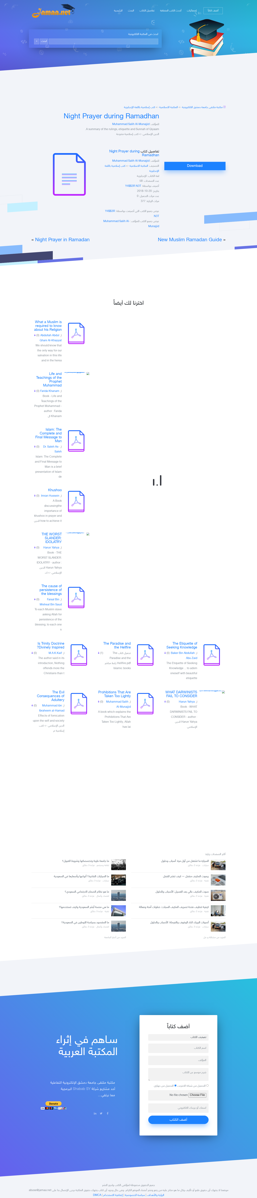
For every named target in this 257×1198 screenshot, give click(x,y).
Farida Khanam (49, 391)
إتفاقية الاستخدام (113, 1195)
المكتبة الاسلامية (168, 107)
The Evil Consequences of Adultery (50, 696)
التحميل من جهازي (164, 1086)
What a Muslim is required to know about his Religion (48, 326)
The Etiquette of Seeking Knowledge (181, 646)
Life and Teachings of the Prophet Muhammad (49, 380)
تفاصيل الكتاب (147, 10)
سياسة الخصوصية (135, 1195)
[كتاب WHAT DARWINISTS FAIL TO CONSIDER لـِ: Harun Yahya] (212, 692)
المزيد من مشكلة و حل (215, 937)
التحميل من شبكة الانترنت (191, 1086)
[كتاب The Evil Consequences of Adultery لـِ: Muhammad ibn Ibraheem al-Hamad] (79, 704)
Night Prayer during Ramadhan (111, 117)
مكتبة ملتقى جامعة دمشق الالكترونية (202, 107)
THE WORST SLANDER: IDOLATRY (52, 538)
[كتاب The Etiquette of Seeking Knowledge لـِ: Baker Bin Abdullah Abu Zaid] (212, 655)
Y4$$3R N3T (133, 186)
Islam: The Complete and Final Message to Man (48, 435)
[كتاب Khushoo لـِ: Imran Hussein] (76, 501)
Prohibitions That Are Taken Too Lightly (114, 694)
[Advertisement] (195, 137)
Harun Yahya (51, 548)
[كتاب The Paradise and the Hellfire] (145, 655)
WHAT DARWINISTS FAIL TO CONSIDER (181, 694)
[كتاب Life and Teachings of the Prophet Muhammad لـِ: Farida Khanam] (76, 373)
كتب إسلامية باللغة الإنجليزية (139, 107)
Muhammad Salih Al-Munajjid (130, 124)
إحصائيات (192, 10)
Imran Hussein (50, 496)
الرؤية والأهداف (155, 1195)
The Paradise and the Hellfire (117, 646)
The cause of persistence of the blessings (51, 590)
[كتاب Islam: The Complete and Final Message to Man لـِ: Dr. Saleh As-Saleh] (76, 441)
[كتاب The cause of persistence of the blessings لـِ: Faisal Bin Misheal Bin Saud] (76, 597)
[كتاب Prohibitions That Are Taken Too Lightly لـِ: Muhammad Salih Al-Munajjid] (145, 704)
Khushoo (55, 490)
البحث (131, 10)
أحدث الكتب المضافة (170, 10)
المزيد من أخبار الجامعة (115, 937)
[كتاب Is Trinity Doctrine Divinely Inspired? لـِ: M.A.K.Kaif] (79, 655)
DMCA (97, 1195)
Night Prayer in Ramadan (62, 240)
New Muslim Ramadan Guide (190, 240)
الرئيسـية (118, 10)
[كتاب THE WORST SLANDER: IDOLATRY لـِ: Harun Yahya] (76, 534)
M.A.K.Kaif (55, 653)
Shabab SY (82, 1089)
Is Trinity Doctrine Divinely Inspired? (50, 646)
